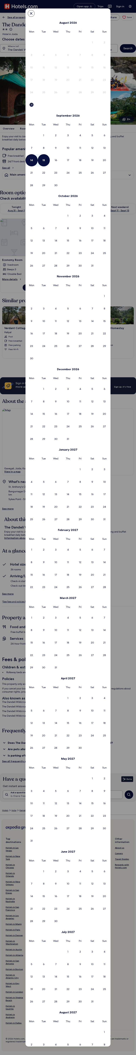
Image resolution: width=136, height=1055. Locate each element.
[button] (92, 42)
